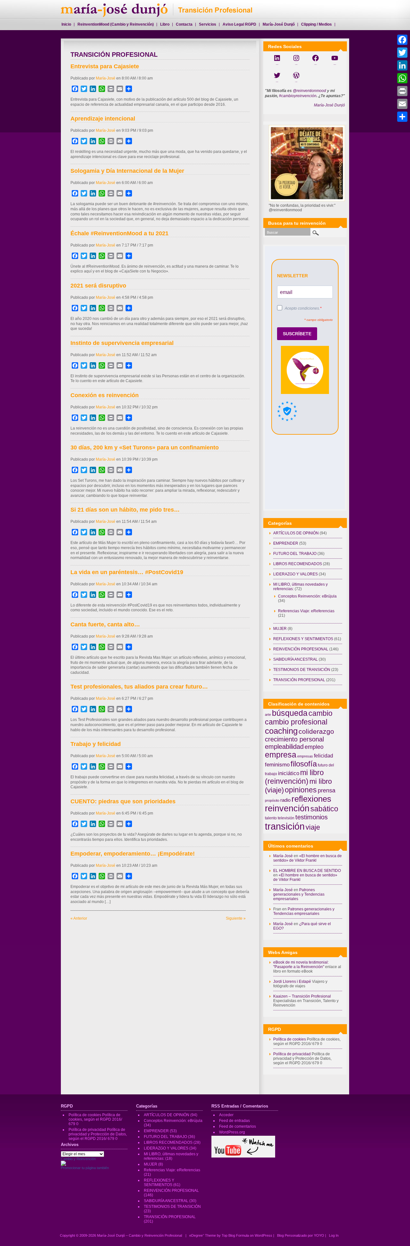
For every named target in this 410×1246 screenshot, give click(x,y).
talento (271, 818)
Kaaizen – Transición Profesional (302, 996)
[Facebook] (402, 39)
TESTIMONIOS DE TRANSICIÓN (301, 669)
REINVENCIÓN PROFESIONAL (300, 649)
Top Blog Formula (235, 1235)
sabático (324, 809)
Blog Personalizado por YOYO (301, 1235)
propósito (272, 800)
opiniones (301, 790)
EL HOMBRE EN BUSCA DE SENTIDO (307, 870)
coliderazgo (316, 731)
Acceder (226, 1115)
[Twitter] (402, 52)
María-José (105, 78)
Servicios (207, 24)
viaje (313, 827)
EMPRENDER (285, 543)
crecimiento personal (294, 739)
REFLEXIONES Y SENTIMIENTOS (303, 639)
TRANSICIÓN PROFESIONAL (299, 680)
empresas (305, 756)
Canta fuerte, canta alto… (105, 624)
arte (268, 714)
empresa (280, 754)
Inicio (66, 24)
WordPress (263, 1235)
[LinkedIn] (402, 65)
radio (285, 800)
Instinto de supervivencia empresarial (122, 343)
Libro (164, 24)
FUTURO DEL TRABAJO (294, 553)
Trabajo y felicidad (95, 744)
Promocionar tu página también (85, 1168)
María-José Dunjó (329, 105)
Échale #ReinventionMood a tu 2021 (119, 233)
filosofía (304, 763)
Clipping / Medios (316, 24)
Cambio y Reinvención (78, 1159)
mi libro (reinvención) (294, 776)
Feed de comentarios (237, 1126)
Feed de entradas (234, 1120)
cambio (320, 713)
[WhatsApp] (402, 78)
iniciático (288, 773)
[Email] (402, 103)
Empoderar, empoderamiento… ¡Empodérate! (132, 853)
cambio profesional (296, 722)
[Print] (402, 91)
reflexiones (311, 798)
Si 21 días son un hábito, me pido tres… (125, 509)
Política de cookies (289, 1039)
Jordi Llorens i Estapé (292, 981)
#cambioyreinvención (297, 96)
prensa (326, 790)
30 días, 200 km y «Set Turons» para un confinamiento (144, 447)
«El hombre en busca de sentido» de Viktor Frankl (307, 858)
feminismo (277, 765)
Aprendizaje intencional (102, 118)
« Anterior (78, 918)
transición (285, 826)
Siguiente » (236, 918)
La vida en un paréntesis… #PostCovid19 (126, 572)
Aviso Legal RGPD (239, 24)
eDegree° (196, 1235)
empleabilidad (284, 746)
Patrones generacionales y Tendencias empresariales (298, 894)
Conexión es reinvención (104, 395)
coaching (281, 730)
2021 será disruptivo (98, 285)
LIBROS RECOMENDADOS (297, 564)
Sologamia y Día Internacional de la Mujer (127, 171)
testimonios (311, 817)
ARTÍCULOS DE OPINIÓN (296, 533)
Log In (334, 1235)
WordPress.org (232, 1132)
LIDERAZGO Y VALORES (295, 574)
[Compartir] (402, 116)
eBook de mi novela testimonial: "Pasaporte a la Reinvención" (301, 964)
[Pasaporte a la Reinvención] (63, 1164)
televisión (286, 818)
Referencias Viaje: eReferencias (306, 611)
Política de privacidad (292, 1054)
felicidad (323, 755)
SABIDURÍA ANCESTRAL (295, 659)
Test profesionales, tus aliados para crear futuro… (139, 686)
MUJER (280, 628)
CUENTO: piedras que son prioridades (123, 801)
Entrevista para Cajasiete (104, 66)
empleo (314, 747)
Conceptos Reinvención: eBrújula (307, 596)
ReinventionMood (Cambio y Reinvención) (116, 24)
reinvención (287, 808)
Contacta (184, 24)
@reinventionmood (309, 90)
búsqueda (290, 713)
